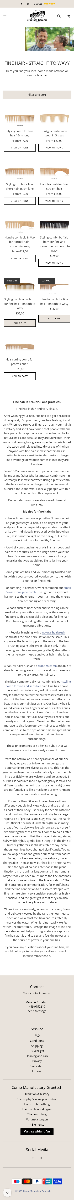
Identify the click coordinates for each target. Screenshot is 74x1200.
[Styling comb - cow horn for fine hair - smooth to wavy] (20, 287)
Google (38, 3)
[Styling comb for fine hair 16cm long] (20, 119)
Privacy (37, 1061)
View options (20, 147)
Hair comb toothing (37, 1104)
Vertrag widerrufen (37, 1131)
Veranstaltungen (37, 1119)
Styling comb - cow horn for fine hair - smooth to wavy (19, 303)
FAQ (37, 1035)
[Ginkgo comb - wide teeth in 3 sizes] (54, 119)
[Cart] (68, 16)
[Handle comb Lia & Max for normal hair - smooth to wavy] (20, 225)
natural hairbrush (53, 632)
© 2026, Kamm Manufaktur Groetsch (32, 1191)
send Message (37, 1011)
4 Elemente (37, 1124)
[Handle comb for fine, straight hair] (54, 172)
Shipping (37, 1046)
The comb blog (37, 1114)
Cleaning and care (37, 1056)
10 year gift (37, 1051)
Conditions (37, 1041)
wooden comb (47, 666)
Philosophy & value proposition (37, 1099)
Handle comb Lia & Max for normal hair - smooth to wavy (20, 242)
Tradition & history (37, 1094)
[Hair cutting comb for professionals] (20, 347)
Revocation (37, 1066)
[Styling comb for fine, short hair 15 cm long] (20, 172)
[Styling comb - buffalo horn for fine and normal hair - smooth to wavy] (54, 225)
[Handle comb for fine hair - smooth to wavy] (54, 287)
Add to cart (20, 376)
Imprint (37, 1071)
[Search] (59, 16)
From (20, 141)
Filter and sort (37, 95)
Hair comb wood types (37, 1109)
